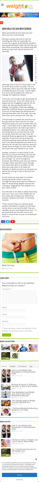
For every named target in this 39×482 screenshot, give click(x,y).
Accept (19, 475)
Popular (12, 366)
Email (4, 314)
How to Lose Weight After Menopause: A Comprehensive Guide (23, 372)
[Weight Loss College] (19, 6)
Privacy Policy (19, 479)
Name (4, 307)
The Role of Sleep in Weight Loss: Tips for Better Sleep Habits (25, 441)
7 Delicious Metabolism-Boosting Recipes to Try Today (25, 409)
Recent (4, 366)
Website (5, 321)
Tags (31, 366)
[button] (36, 459)
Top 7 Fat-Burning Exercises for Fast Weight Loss (24, 450)
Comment (6, 289)
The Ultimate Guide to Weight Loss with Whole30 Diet (23, 401)
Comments (22, 366)
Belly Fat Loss (8, 265)
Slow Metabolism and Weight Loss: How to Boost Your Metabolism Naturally (23, 394)
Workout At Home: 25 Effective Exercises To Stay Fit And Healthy (24, 385)
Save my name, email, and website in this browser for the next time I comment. (19, 329)
